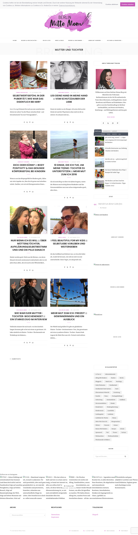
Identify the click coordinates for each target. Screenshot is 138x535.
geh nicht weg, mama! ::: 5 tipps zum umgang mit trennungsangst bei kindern (116, 140)
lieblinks (110, 414)
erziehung (117, 392)
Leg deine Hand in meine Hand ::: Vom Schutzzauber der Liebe (69, 98)
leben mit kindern (94, 40)
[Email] (32, 122)
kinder (113, 403)
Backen (113, 378)
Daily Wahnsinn (100, 385)
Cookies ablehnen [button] (112, 4)
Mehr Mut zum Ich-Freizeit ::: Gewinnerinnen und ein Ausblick (69, 316)
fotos (106, 396)
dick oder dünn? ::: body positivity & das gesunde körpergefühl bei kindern (28, 168)
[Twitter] (27, 122)
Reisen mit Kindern (101, 429)
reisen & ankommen (75, 40)
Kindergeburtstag (112, 407)
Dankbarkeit (113, 385)
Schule (122, 429)
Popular (98, 131)
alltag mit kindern (101, 378)
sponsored (99, 432)
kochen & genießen (114, 40)
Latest (114, 131)
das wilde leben (22, 237)
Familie (98, 396)
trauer (115, 432)
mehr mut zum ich (101, 421)
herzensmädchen (101, 403)
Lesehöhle (111, 410)
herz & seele (59, 40)
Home (15, 40)
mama (114, 418)
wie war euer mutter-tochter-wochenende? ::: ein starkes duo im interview (28, 316)
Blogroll (95, 514)
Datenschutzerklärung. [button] (67, 5)
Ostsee (116, 425)
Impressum (55, 517)
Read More (111, 117)
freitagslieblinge (117, 396)
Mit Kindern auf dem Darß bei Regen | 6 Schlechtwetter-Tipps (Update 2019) (115, 183)
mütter (98, 425)
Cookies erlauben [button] (128, 4)
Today (103, 134)
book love (47, 40)
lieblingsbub (99, 414)
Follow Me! (70, 486)
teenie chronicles (22, 92)
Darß (116, 389)
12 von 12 (98, 374)
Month (114, 134)
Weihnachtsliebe (113, 436)
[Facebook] (24, 122)
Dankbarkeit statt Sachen (103, 389)
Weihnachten (100, 436)
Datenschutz (55, 514)
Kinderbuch (99, 407)
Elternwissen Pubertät (102, 392)
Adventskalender (110, 374)
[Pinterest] (29, 122)
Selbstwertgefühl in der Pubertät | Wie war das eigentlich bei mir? (28, 98)
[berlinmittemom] (69, 21)
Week (108, 134)
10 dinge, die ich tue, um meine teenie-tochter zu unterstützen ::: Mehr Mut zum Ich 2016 (69, 169)
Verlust (123, 432)
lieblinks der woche (102, 418)
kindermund (99, 410)
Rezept (114, 429)
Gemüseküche (111, 399)
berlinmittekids (63, 92)
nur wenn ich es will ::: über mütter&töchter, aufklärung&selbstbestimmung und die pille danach (29, 245)
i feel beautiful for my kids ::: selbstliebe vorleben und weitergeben (69, 243)
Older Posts (16, 359)
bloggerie (98, 381)
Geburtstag (99, 399)
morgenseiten (115, 421)
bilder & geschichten (29, 40)
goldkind (122, 399)
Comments (106, 131)
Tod (107, 432)
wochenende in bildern (103, 439)
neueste (106, 425)
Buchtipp (119, 381)
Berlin (122, 378)
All (120, 134)
